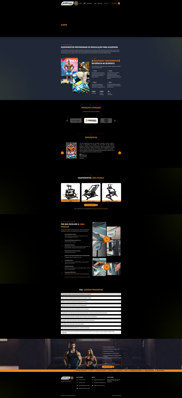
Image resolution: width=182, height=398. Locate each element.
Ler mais (96, 153)
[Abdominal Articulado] (70, 192)
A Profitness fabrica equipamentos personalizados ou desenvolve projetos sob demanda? (79, 316)
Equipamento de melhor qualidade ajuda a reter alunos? (73, 324)
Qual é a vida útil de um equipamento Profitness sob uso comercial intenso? (76, 297)
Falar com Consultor (107, 366)
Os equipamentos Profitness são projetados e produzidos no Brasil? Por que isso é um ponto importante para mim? (84, 312)
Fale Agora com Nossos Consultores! (100, 208)
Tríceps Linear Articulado (91, 201)
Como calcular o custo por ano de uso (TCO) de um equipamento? (74, 305)
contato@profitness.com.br (84, 385)
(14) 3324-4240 (82, 379)
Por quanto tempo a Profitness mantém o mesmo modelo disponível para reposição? (78, 320)
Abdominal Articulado (70, 201)
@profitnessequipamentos (99, 379)
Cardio (95, 3)
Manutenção (99, 3)
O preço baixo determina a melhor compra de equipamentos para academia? (76, 294)
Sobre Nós (84, 3)
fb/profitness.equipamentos (100, 382)
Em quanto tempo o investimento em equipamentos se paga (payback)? (75, 309)
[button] (62, 152)
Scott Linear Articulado (111, 201)
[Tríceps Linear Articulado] (90, 192)
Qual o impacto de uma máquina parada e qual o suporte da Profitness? (76, 327)
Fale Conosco (114, 3)
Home (80, 3)
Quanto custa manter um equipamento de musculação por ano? (74, 301)
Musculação (89, 3)
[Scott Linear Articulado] (111, 192)
